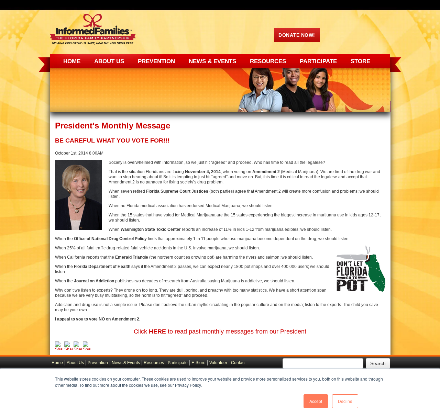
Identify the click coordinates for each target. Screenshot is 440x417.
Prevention (98, 362)
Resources (154, 362)
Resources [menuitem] (268, 61)
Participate (178, 362)
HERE (157, 331)
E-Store (198, 362)
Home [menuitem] (71, 61)
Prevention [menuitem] (156, 61)
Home (57, 362)
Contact (238, 362)
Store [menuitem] (360, 61)
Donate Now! (296, 35)
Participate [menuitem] (318, 61)
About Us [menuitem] (109, 61)
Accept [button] (315, 401)
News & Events (126, 362)
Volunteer (218, 362)
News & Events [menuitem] (212, 61)
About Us (75, 362)
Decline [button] (345, 401)
